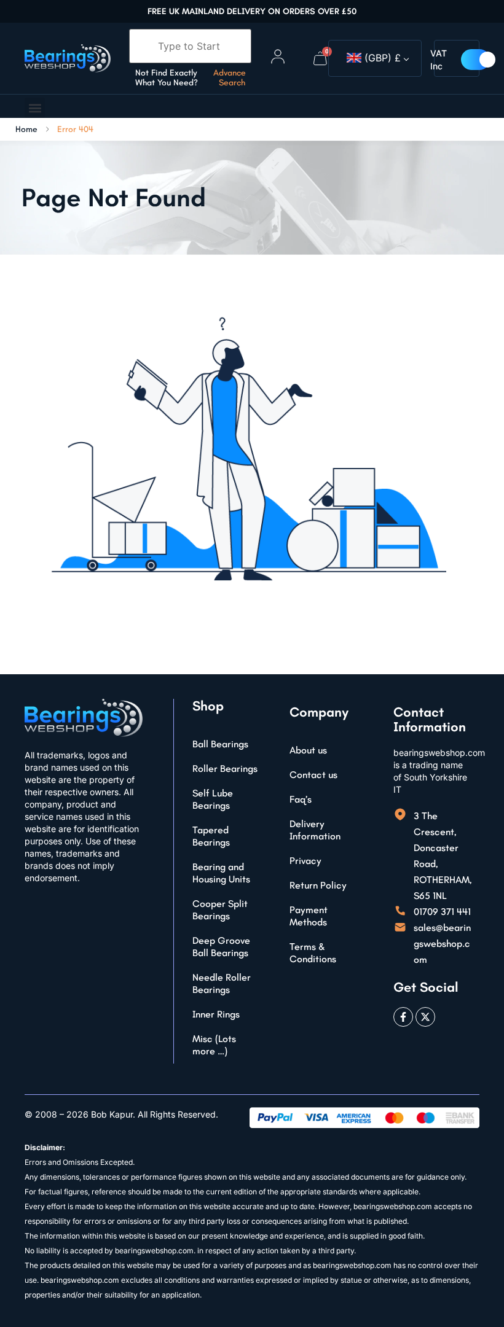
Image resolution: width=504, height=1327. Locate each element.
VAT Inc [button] (438, 59)
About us (308, 750)
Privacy (305, 860)
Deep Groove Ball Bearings (221, 947)
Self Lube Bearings (212, 799)
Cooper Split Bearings (220, 910)
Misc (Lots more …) (214, 1045)
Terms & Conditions (312, 953)
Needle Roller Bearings (221, 983)
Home (26, 129)
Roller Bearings (225, 768)
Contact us (313, 774)
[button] (35, 108)
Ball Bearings (220, 744)
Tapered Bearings (211, 836)
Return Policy (318, 885)
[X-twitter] (425, 1017)
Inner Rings (216, 1014)
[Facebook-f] (403, 1017)
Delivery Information (315, 830)
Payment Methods (308, 916)
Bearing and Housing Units (221, 873)
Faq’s (300, 799)
